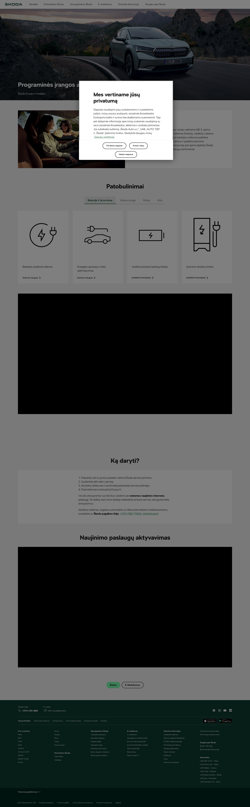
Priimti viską (138, 146)
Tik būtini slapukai (114, 146)
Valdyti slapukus (126, 154)
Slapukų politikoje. (104, 136)
